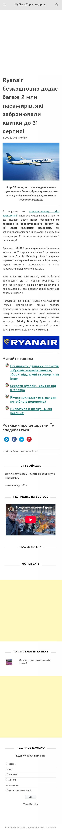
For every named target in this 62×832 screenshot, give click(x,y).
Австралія (13, 785)
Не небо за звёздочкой (19, 790)
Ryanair (16, 451)
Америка (12, 774)
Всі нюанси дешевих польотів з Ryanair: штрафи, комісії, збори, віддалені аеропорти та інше (34, 372)
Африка (12, 780)
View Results (30, 804)
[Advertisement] (31, 42)
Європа (12, 764)
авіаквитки (26, 451)
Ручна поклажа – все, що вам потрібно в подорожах (33, 400)
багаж (35, 451)
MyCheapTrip (20, 138)
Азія (10, 769)
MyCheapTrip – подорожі (30, 4)
